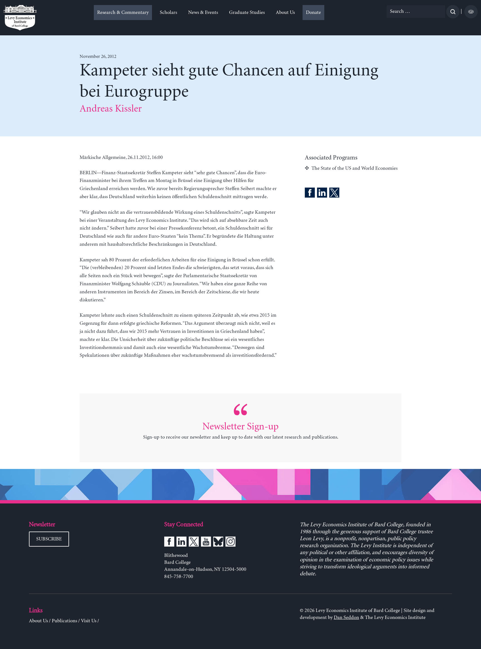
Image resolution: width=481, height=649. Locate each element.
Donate (313, 12)
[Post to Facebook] (310, 194)
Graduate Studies (247, 12)
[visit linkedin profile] (181, 543)
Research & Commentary (123, 12)
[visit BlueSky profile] (218, 543)
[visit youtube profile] (206, 543)
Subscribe (49, 539)
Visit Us (88, 621)
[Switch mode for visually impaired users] (471, 11)
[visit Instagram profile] (230, 543)
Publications (64, 621)
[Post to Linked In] (322, 194)
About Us (285, 12)
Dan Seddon (346, 617)
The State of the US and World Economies (354, 168)
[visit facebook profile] (169, 543)
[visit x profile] (194, 543)
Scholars (168, 12)
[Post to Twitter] (334, 194)
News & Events (203, 12)
